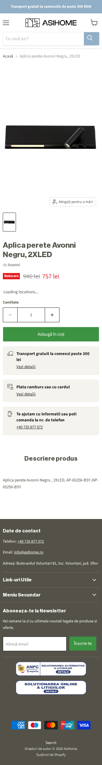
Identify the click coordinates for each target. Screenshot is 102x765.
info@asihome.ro (28, 552)
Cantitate (11, 302)
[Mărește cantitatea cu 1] (52, 314)
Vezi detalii (26, 367)
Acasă (8, 56)
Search (51, 742)
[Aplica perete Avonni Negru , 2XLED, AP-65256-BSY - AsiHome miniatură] (9, 222)
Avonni (14, 265)
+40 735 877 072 (29, 427)
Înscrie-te (83, 643)
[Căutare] (91, 38)
